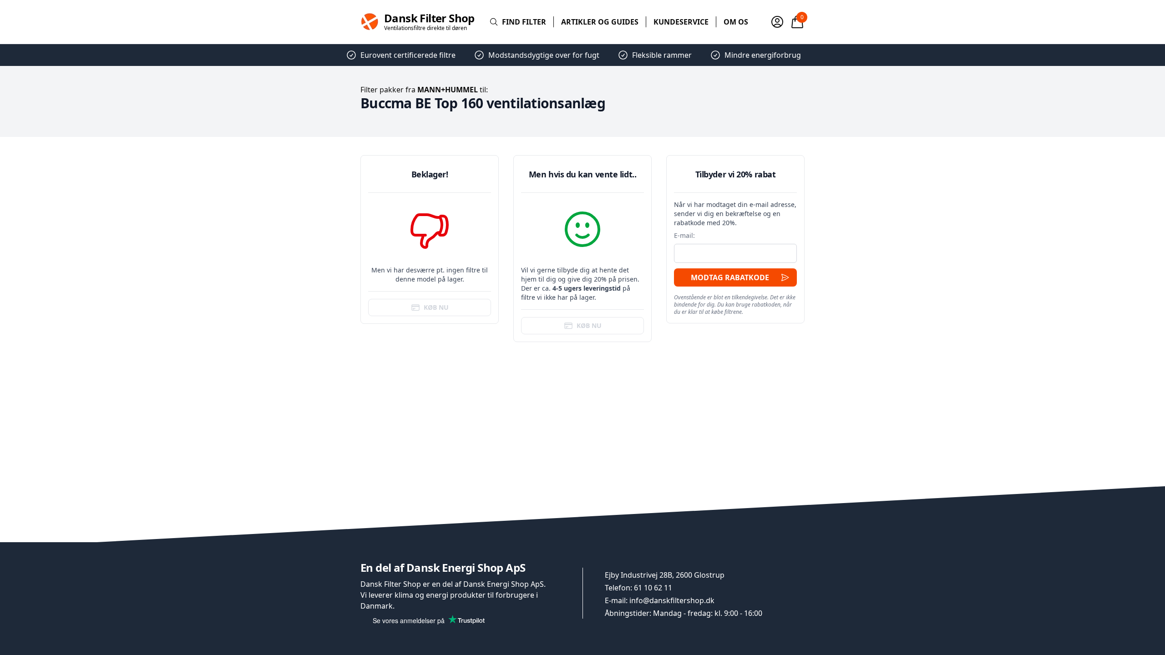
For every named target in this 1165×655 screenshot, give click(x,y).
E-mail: (684, 235)
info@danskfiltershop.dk (671, 600)
